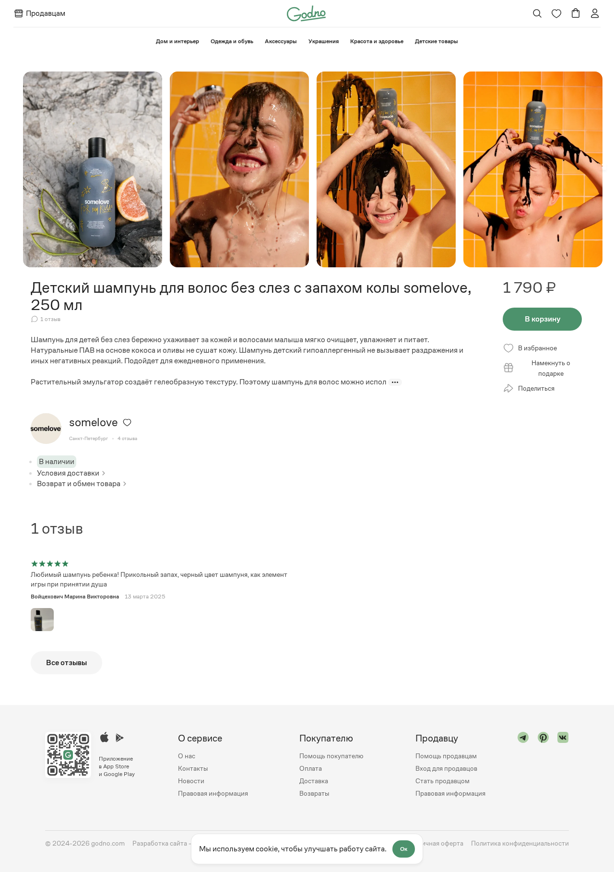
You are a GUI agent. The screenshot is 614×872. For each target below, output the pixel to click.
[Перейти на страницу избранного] (556, 13)
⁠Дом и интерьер (177, 41)
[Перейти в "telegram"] (523, 766)
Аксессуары (281, 41)
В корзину (542, 319)
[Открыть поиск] (537, 13)
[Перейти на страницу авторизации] (595, 13)
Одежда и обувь (232, 41)
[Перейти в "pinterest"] (543, 766)
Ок (403, 849)
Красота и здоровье (376, 41)
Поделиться (536, 388)
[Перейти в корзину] (575, 13)
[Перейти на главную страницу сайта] (306, 13)
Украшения (323, 41)
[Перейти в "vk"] (563, 766)
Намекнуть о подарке (550, 368)
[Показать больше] (395, 382)
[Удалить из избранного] (127, 422)
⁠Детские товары (436, 41)
